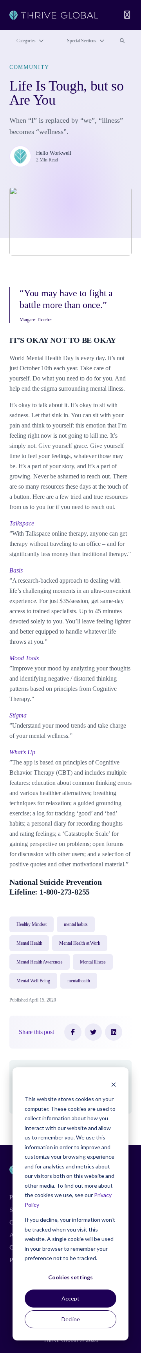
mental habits (75, 924)
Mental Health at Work (79, 943)
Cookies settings (70, 1277)
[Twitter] (93, 1032)
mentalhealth (78, 981)
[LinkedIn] (113, 1032)
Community (29, 67)
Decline (70, 1319)
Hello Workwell (53, 153)
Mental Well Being (33, 981)
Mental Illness (92, 962)
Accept (70, 1298)
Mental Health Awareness (39, 962)
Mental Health (29, 943)
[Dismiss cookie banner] (113, 1084)
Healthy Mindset (31, 924)
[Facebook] (72, 1032)
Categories (26, 40)
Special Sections (81, 40)
